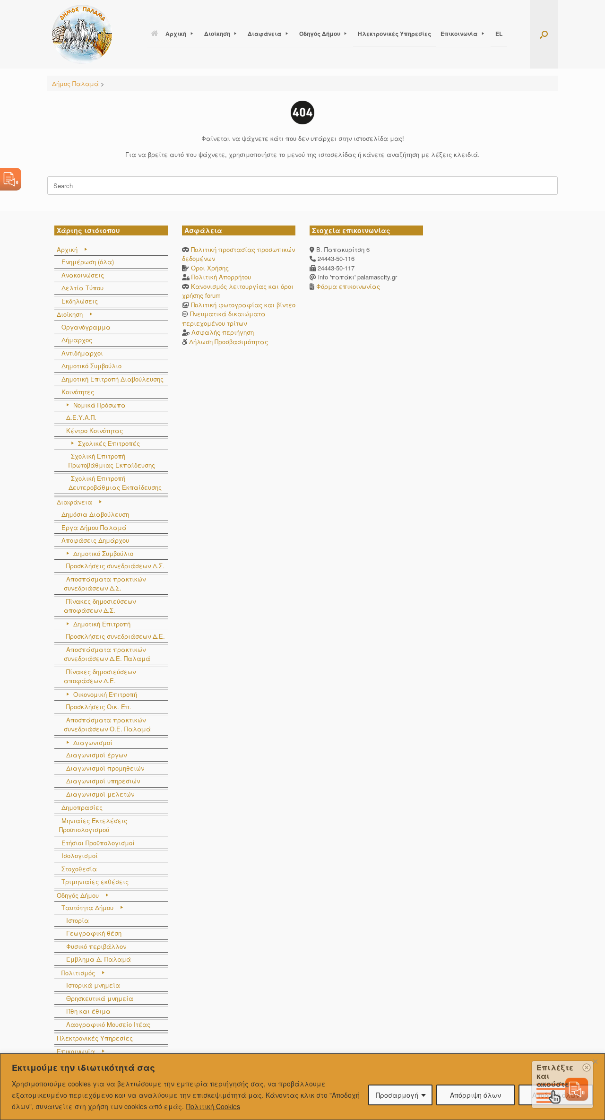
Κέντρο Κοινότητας (94, 430)
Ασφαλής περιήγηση (222, 332)
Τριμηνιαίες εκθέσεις (95, 881)
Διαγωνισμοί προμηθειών (105, 768)
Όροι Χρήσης (210, 267)
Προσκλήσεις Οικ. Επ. (98, 706)
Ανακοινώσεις (82, 274)
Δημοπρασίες (82, 807)
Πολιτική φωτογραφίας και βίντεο (243, 304)
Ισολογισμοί (79, 855)
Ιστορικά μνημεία (93, 985)
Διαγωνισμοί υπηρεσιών (103, 780)
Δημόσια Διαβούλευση (95, 514)
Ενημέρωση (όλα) (87, 261)
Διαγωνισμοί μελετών (100, 794)
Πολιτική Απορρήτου (221, 276)
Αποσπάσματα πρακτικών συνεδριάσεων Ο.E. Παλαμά (107, 724)
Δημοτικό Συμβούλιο (91, 365)
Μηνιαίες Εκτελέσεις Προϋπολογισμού (93, 825)
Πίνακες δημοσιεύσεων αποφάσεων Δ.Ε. (100, 676)
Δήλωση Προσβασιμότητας (228, 341)
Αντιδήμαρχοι (82, 352)
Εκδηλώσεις (79, 300)
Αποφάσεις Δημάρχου (95, 540)
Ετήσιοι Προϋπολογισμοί (98, 842)
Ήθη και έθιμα (88, 1011)
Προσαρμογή (397, 1095)
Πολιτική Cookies (213, 1106)
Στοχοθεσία (79, 868)
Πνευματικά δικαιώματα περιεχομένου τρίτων (224, 318)
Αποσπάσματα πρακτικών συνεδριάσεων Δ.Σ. (105, 583)
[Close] (595, 1061)
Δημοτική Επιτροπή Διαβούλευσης (112, 378)
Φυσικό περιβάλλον (96, 946)
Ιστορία (77, 920)
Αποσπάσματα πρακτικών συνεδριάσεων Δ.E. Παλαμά (107, 654)
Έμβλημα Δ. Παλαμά (98, 959)
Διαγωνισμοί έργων (96, 754)
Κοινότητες (77, 391)
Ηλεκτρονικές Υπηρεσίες (394, 33)
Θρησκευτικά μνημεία (99, 998)
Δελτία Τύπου (82, 287)
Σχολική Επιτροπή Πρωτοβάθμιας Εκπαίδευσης (112, 460)
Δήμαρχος (76, 339)
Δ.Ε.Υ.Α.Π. (81, 417)
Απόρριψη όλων (475, 1095)
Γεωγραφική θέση (93, 933)
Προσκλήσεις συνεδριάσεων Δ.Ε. (115, 636)
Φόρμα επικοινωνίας (347, 286)
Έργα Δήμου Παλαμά (94, 527)
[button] (544, 34)
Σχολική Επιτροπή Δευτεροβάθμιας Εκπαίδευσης (115, 483)
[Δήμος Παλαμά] (82, 34)
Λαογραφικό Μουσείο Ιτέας (108, 1024)
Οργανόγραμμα (86, 326)
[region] (302, 1086)
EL (498, 33)
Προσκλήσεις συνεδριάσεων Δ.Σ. (115, 565)
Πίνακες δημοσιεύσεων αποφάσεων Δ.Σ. (100, 606)
